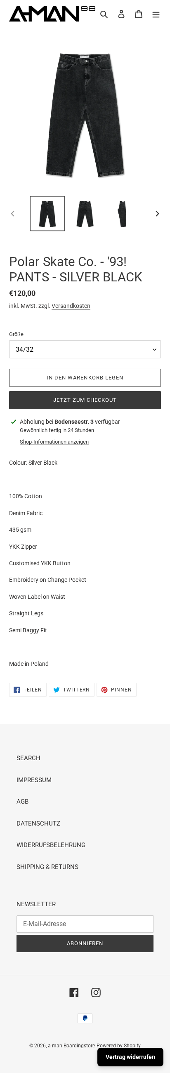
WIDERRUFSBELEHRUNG (51, 845)
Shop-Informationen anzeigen (54, 442)
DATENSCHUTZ (38, 823)
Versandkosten (71, 305)
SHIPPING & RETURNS (47, 867)
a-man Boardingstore (71, 1046)
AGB (22, 801)
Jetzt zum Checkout (85, 400)
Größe (16, 334)
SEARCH (28, 758)
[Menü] (156, 14)
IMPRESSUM (34, 780)
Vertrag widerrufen (130, 1057)
